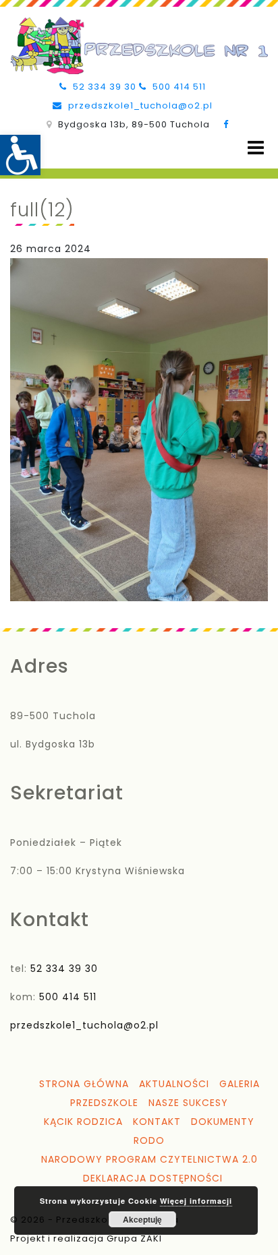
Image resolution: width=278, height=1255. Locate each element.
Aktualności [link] (174, 1084)
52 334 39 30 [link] (103, 86)
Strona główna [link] (84, 1084)
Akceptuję (142, 1219)
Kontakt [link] (157, 1121)
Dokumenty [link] (222, 1121)
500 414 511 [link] (178, 86)
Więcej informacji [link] (196, 1201)
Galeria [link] (239, 1084)
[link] (20, 155)
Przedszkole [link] (104, 1102)
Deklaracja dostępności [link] (153, 1178)
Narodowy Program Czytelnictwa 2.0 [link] (149, 1159)
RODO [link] (149, 1140)
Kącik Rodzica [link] (83, 1121)
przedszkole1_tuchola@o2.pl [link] (139, 105)
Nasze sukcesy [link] (188, 1102)
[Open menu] (256, 147)
